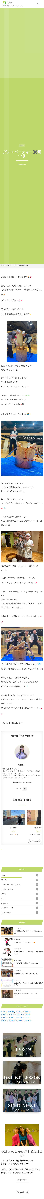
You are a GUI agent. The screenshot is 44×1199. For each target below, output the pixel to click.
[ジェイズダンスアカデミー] (8, 3)
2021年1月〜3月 (7, 1011)
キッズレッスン (19, 912)
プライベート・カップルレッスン (19, 884)
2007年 (28, 1020)
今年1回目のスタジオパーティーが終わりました (28, 932)
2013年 (12, 1017)
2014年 (4, 1017)
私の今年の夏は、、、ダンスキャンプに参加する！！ (28, 953)
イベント (19, 898)
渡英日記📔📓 (14, 835)
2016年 (19, 1014)
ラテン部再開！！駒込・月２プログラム (26, 963)
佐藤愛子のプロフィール (23, 782)
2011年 (27, 1017)
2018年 (4, 1014)
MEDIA (19, 894)
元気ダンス (19, 903)
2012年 (19, 1017)
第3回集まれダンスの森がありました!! (25, 973)
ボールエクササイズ (19, 908)
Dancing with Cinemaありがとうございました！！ (27, 994)
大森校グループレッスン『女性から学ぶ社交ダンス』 (28, 984)
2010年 (4, 1020)
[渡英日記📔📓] (14, 817)
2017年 (11, 1014)
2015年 (27, 1014)
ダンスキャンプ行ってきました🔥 (24, 942)
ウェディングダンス (19, 889)
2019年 (27, 1011)
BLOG (13, 831)
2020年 (19, 1011)
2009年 (12, 1020)
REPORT (19, 880)
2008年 (20, 1020)
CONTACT (22, 1180)
